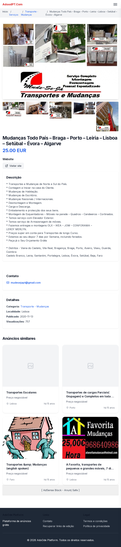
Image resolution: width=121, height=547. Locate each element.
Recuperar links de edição (58, 526)
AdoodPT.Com (13, 4)
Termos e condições (95, 521)
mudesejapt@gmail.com (26, 282)
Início (5, 11)
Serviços (13, 14)
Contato (47, 521)
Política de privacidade (96, 526)
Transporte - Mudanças (34, 306)
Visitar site (15, 165)
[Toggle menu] (115, 4)
